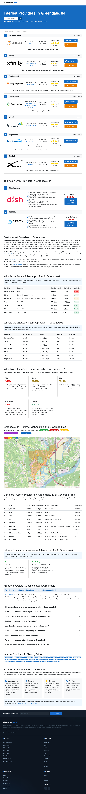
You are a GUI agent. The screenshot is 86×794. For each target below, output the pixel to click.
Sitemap (5, 788)
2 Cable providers (54, 430)
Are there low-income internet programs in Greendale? (27, 626)
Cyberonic (11, 536)
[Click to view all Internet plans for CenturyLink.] (15, 104)
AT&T (45, 748)
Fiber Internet (6, 745)
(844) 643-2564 (71, 102)
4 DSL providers (64, 430)
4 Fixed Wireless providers (10, 433)
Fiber (30, 44)
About (45, 775)
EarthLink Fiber (9, 291)
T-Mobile (46, 758)
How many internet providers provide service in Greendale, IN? (30, 607)
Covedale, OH (33, 661)
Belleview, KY (7, 661)
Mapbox (78, 487)
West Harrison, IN (57, 659)
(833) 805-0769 (71, 122)
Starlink (6, 305)
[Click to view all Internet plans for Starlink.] (15, 163)
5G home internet (17, 265)
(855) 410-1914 (71, 61)
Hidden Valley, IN (18, 657)
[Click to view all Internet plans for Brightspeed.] (15, 83)
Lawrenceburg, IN (8, 657)
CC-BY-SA (69, 487)
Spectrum (46, 750)
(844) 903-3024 (71, 81)
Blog (4, 775)
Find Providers (57, 713)
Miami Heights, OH (8, 659)
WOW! (46, 764)
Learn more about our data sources (27, 704)
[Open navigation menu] (81, 3)
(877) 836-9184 (71, 161)
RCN (45, 761)
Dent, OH (40, 661)
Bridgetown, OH (47, 661)
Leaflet (48, 487)
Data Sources (6, 783)
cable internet (12, 259)
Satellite (28, 125)
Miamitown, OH (24, 661)
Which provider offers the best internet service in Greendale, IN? (31, 590)
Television (33, 63)
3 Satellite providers (26, 433)
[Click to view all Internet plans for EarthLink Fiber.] (15, 43)
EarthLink (46, 742)
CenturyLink (8, 298)
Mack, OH (65, 659)
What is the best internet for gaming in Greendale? (25, 630)
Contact (46, 780)
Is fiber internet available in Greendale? (21, 621)
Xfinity (6, 295)
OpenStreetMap (58, 487)
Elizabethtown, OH (28, 657)
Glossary (5, 780)
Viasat (6, 309)
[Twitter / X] (49, 788)
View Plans (70, 45)
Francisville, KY (77, 657)
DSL (32, 85)
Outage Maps (6, 786)
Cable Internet (6, 750)
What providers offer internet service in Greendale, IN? (27, 644)
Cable (27, 63)
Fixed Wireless (7, 756)
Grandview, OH (32, 659)
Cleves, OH (61, 657)
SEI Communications (14, 533)
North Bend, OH (53, 657)
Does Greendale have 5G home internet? (21, 635)
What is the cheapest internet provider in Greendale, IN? (28, 611)
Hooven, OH (69, 657)
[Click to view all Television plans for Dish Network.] (15, 199)
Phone (31, 65)
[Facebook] (45, 788)
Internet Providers (7, 742)
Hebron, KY (40, 659)
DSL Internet (6, 753)
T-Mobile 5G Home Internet (16, 540)
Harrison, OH (72, 659)
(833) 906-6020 (71, 41)
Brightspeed (8, 302)
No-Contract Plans (7, 761)
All (17, 438)
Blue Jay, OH (48, 659)
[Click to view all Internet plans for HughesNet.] (15, 141)
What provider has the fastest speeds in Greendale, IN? (27, 616)
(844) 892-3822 (70, 201)
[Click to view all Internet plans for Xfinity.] (15, 63)
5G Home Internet (7, 748)
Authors (46, 778)
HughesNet (8, 312)
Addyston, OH (18, 659)
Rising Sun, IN (56, 661)
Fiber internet (8, 254)
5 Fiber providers (44, 430)
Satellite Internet (7, 758)
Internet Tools (6, 778)
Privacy (4, 732)
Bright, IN (25, 659)
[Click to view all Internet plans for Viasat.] (15, 124)
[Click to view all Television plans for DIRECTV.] (15, 222)
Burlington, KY (16, 661)
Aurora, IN (45, 657)
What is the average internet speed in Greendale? (25, 640)
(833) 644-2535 (71, 141)
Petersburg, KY (38, 657)
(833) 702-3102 (70, 224)
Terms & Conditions (12, 732)
